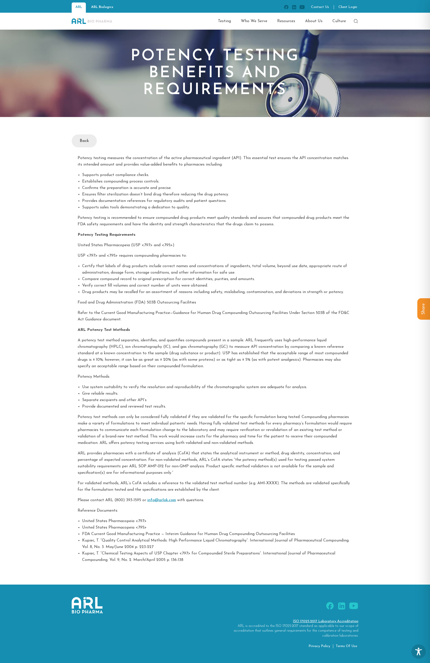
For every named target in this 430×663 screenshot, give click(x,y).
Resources (286, 21)
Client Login (347, 7)
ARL (78, 7)
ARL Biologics (102, 7)
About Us (313, 21)
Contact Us (320, 7)
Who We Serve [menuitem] (254, 21)
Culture (339, 21)
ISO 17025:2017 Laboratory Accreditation (325, 621)
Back (84, 141)
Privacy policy (319, 646)
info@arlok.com (161, 500)
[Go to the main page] (92, 21)
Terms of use (346, 646)
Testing (224, 21)
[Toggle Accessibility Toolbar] (418, 651)
